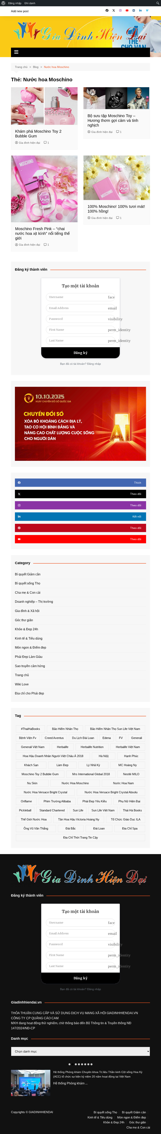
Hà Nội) (104, 756)
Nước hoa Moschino (75, 783)
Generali (136, 738)
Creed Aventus (54, 738)
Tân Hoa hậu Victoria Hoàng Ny (78, 819)
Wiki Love (22, 684)
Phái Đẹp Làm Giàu (28, 656)
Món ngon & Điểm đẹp (30, 647)
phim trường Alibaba (57, 801)
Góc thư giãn (24, 620)
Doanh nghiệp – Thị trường (34, 601)
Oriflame (26, 801)
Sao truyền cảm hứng (30, 666)
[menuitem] (3, 3)
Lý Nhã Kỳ (93, 765)
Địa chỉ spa (129, 828)
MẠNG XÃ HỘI (96, 1013)
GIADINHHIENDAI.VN (122, 1013)
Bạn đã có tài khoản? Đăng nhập (80, 363)
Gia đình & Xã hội (27, 611)
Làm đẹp (62, 765)
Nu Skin (32, 783)
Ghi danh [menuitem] (29, 3)
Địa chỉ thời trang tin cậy (80, 837)
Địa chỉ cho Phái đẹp (29, 693)
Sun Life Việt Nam (103, 810)
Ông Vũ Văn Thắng (36, 828)
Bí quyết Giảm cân (27, 574)
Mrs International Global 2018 (91, 774)
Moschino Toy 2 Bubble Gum (40, 774)
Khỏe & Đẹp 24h (26, 629)
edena (106, 738)
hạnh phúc (131, 756)
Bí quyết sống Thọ (27, 583)
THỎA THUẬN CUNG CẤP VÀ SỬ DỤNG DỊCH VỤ (48, 1013)
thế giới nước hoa (34, 819)
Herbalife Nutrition (92, 747)
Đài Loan (99, 828)
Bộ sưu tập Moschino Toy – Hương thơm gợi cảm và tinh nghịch (113, 120)
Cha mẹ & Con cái (27, 592)
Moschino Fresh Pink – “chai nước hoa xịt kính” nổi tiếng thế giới (42, 233)
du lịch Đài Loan (83, 738)
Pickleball (25, 810)
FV (121, 738)
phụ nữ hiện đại (129, 801)
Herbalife (62, 747)
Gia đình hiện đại (29, 142)
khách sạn (31, 765)
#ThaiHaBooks (30, 728)
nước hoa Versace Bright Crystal (45, 792)
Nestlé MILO (131, 774)
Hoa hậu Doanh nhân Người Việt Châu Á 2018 (53, 756)
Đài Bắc (71, 828)
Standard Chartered (52, 810)
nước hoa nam (123, 783)
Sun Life (78, 810)
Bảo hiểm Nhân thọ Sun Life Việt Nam (115, 728)
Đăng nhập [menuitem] (14, 3)
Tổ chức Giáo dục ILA (125, 819)
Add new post (19, 11)
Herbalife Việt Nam (128, 747)
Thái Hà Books (132, 810)
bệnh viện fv (27, 738)
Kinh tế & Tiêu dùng (28, 638)
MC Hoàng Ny (127, 765)
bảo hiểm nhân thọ (65, 728)
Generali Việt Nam (33, 747)
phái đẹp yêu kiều (94, 801)
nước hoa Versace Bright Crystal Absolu (111, 792)
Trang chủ (22, 675)
